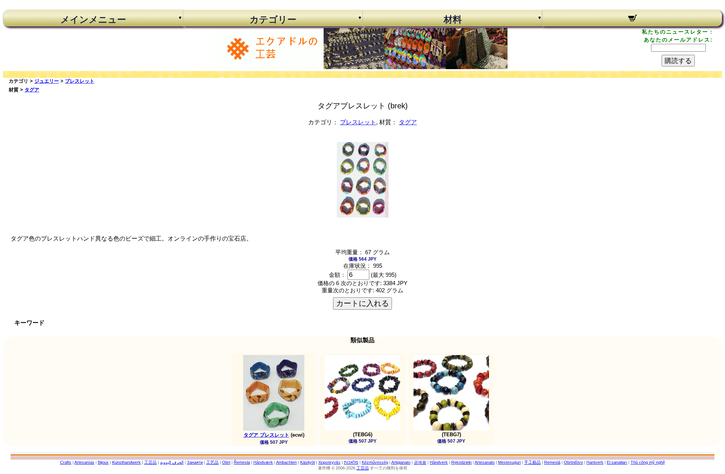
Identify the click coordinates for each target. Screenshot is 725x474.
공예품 (420, 462)
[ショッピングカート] (632, 19)
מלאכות (351, 462)
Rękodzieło (461, 462)
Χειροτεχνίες (329, 462)
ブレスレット (79, 81)
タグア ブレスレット (266, 435)
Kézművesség (375, 462)
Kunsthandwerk (126, 462)
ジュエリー (46, 81)
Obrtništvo (573, 462)
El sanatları (617, 462)
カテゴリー (273, 20)
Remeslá (552, 462)
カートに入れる (362, 303)
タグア (32, 90)
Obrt (226, 462)
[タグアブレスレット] (363, 215)
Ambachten (286, 462)
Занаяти (195, 462)
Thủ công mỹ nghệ (648, 462)
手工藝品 (532, 462)
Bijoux (103, 462)
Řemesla (242, 462)
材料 (453, 20)
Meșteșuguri (509, 462)
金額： (337, 275)
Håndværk (263, 462)
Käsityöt (307, 462)
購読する (678, 61)
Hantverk (594, 462)
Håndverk (439, 462)
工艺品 (212, 462)
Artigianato (400, 462)
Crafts (65, 462)
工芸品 (150, 462)
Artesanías (84, 462)
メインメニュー (93, 20)
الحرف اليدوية (172, 462)
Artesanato (485, 462)
